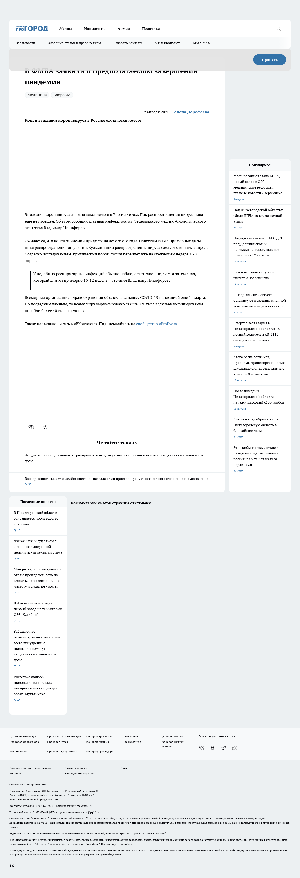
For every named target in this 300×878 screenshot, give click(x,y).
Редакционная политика (80, 773)
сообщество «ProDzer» (156, 323)
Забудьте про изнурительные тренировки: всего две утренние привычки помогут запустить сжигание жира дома (114, 460)
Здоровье (62, 94)
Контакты (15, 773)
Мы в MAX (201, 43)
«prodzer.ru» (38, 784)
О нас (124, 767)
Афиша (65, 28)
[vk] (31, 427)
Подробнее (125, 844)
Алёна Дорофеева (191, 111)
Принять (270, 59)
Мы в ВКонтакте (168, 43)
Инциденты (94, 28)
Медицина (37, 94)
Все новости (25, 43)
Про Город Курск (57, 741)
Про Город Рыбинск (97, 741)
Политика (151, 28)
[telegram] (46, 427)
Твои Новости (18, 751)
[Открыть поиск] (278, 28)
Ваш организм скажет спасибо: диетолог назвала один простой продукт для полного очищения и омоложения (116, 481)
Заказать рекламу (128, 43)
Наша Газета (130, 736)
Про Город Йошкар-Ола (24, 741)
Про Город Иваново (172, 736)
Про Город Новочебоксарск (64, 736)
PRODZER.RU (40, 818)
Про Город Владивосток (62, 751)
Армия (124, 28)
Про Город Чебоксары (22, 736)
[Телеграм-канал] (223, 748)
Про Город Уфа (132, 741)
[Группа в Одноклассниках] (212, 748)
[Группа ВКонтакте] (201, 748)
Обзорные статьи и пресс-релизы (74, 43)
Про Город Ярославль (98, 736)
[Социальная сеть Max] (234, 748)
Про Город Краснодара (99, 751)
